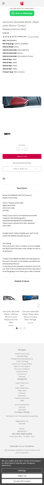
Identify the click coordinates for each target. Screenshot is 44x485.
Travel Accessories (22, 354)
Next (38, 305)
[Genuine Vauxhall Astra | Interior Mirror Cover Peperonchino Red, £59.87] (11, 298)
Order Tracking (22, 361)
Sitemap (22, 377)
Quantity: (22, 145)
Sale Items (22, 396)
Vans (22, 385)
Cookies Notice (22, 371)
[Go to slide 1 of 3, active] (17, 328)
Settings (22, 470)
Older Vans (22, 391)
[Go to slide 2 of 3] (21, 328)
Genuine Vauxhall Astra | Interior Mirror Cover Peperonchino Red (11, 316)
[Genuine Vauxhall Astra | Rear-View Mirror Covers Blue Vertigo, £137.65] (30, 298)
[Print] (4, 178)
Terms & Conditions (22, 369)
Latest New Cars (22, 383)
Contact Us (22, 374)
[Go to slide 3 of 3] (25, 328)
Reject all (22, 475)
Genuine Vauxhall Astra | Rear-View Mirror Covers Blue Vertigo (30, 315)
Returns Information (22, 366)
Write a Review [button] (33, 37)
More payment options (22, 163)
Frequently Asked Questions (22, 359)
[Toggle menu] (3, 3)
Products (22, 393)
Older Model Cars (22, 388)
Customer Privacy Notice (22, 364)
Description (22, 188)
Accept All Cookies (22, 481)
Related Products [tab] (22, 281)
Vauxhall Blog (22, 356)
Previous (3, 305)
